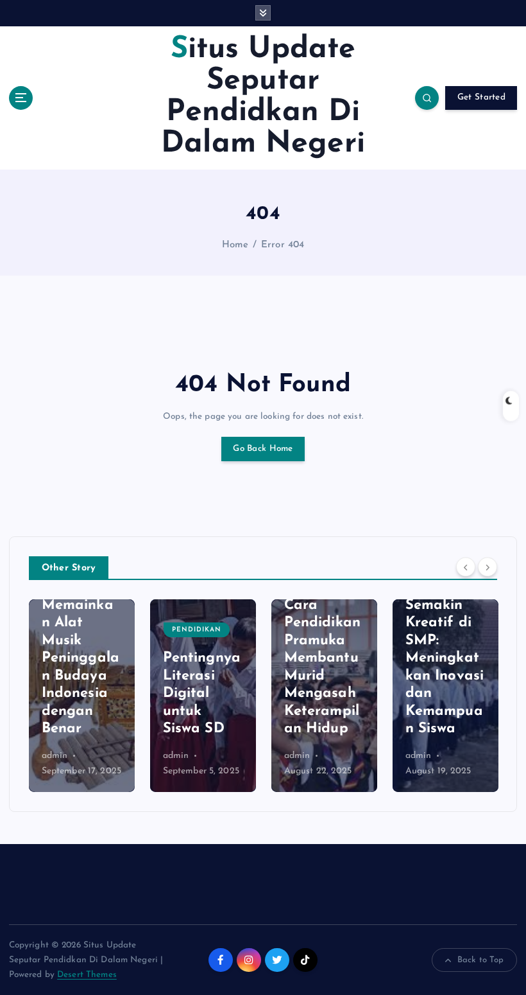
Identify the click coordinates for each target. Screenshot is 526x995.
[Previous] (465, 567)
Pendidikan (103, 629)
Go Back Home (263, 449)
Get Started (481, 97)
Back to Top (480, 960)
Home (235, 245)
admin (83, 756)
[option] (110, 695)
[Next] (487, 567)
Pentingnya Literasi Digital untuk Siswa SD (109, 693)
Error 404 (282, 245)
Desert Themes (87, 975)
